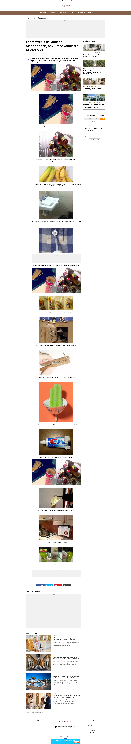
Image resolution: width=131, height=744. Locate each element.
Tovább (92, 130)
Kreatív (53, 12)
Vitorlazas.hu (91, 720)
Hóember (86, 124)
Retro (89, 12)
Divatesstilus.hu (91, 727)
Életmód (80, 12)
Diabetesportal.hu (91, 725)
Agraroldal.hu (91, 732)
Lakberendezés (42, 12)
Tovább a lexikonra (94, 139)
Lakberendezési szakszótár (94, 116)
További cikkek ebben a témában (35, 712)
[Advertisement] (65, 29)
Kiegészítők (97, 147)
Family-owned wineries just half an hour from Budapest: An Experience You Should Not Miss (93, 72)
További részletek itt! (68, 741)
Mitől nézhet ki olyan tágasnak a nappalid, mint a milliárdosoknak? (92, 89)
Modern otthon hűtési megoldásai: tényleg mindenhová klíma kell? (92, 55)
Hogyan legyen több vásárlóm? (65, 736)
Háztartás (63, 12)
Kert (72, 12)
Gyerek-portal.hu (91, 730)
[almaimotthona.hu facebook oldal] (65, 739)
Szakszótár (94, 121)
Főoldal (28, 18)
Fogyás (86, 134)
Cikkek (33, 18)
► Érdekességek (41, 18)
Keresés (102, 118)
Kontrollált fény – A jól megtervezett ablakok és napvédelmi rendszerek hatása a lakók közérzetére (93, 106)
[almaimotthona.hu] (65, 6)
